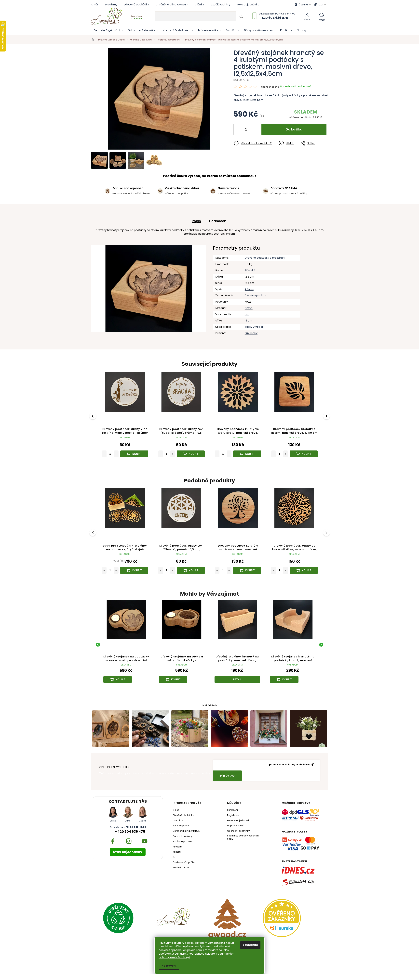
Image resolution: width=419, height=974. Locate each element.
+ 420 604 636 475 (130, 831)
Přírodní (250, 270)
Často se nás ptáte (184, 862)
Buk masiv (251, 333)
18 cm (248, 320)
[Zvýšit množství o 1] (253, 130)
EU (174, 857)
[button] (126, 674)
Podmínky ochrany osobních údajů (243, 837)
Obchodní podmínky (238, 831)
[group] (126, 644)
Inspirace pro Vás (182, 841)
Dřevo (249, 308)
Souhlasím (250, 945)
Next (327, 416)
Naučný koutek (181, 867)
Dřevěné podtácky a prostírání (265, 258)
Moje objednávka (248, 4)
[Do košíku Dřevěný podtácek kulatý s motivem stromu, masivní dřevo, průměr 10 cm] (134, 570)
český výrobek (254, 327)
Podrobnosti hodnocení (295, 86)
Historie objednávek (238, 820)
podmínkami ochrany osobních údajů (291, 764)
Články (199, 4)
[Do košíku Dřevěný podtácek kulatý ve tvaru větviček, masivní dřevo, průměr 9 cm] (191, 570)
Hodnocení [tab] (218, 221)
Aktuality (177, 846)
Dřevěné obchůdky (136, 4)
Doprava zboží (235, 825)
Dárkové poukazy (182, 836)
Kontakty (178, 820)
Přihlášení (232, 810)
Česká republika (255, 295)
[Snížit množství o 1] (239, 130)
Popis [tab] (196, 221)
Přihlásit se (227, 776)
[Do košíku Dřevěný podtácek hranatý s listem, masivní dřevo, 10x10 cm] (191, 453)
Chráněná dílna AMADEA (172, 4)
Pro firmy (111, 4)
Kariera (177, 851)
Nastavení (169, 966)
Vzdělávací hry (220, 4)
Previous (93, 416)
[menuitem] (108, 30)
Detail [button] (237, 679)
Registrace (233, 815)
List (247, 314)
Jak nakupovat (181, 825)
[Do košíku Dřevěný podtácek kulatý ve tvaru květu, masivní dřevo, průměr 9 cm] (134, 453)
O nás (95, 4)
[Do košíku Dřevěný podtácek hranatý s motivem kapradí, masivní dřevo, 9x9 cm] (247, 453)
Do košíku (294, 129)
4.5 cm (249, 289)
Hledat (241, 16)
